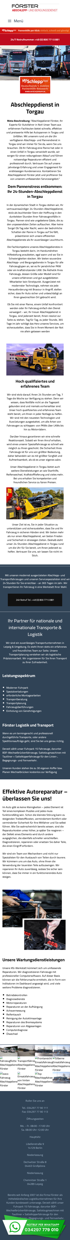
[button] (15, 21)
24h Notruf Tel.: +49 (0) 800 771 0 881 (35, 600)
